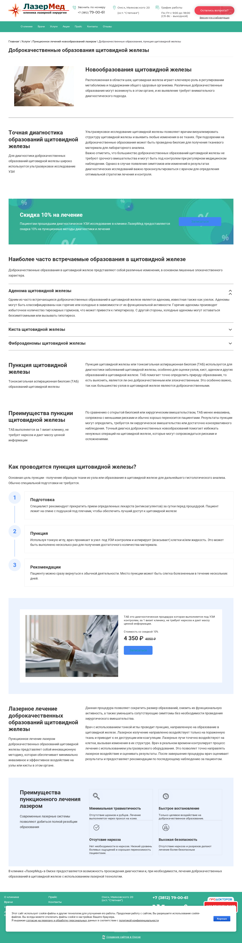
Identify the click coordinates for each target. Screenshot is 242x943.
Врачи (8, 902)
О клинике (11, 897)
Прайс (52, 897)
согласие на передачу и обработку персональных (56, 920)
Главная (14, 41)
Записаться (200, 221)
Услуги (25, 41)
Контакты (55, 902)
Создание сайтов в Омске (123, 937)
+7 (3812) (91, 12)
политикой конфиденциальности (139, 920)
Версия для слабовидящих (214, 17)
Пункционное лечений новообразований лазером (64, 41)
